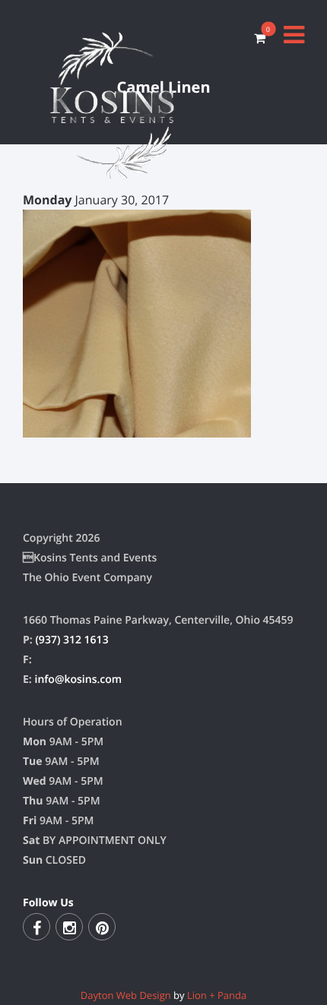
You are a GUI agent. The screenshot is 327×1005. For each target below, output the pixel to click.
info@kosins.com (78, 679)
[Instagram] (69, 926)
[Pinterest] (102, 926)
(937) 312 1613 (71, 640)
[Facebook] (36, 926)
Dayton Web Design (126, 995)
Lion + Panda (216, 995)
